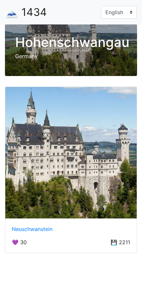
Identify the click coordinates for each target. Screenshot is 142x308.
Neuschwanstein (32, 229)
